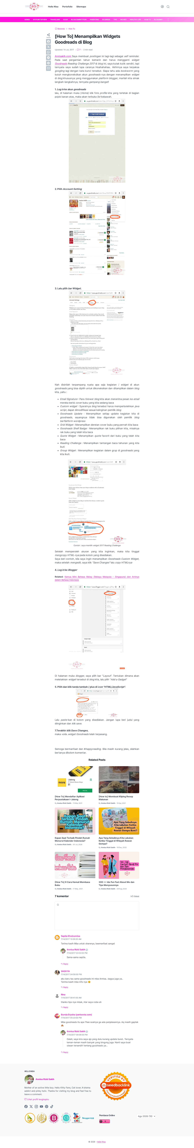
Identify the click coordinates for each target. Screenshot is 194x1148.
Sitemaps (81, 6)
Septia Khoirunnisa (70, 936)
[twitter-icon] (31, 1106)
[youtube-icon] (41, 1106)
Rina (63, 994)
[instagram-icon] (36, 1106)
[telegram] (48, 57)
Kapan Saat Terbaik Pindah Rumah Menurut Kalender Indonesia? (72, 839)
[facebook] (48, 41)
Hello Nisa (53, 6)
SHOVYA (65, 971)
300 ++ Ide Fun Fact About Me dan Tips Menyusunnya (116, 883)
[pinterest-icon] (46, 1106)
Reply (65, 964)
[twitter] (48, 46)
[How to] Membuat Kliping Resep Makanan (116, 798)
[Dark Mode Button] (162, 6)
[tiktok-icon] (51, 1106)
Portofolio (67, 6)
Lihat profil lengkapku (38, 1099)
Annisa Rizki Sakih (76, 949)
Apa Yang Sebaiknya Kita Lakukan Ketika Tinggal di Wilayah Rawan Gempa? (116, 841)
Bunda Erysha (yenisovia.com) (76, 1014)
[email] (48, 68)
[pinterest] (48, 63)
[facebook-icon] (26, 1106)
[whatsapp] (48, 52)
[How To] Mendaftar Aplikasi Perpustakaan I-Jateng (69, 798)
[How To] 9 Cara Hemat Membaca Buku (72, 883)
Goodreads (61, 63)
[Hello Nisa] (33, 6)
